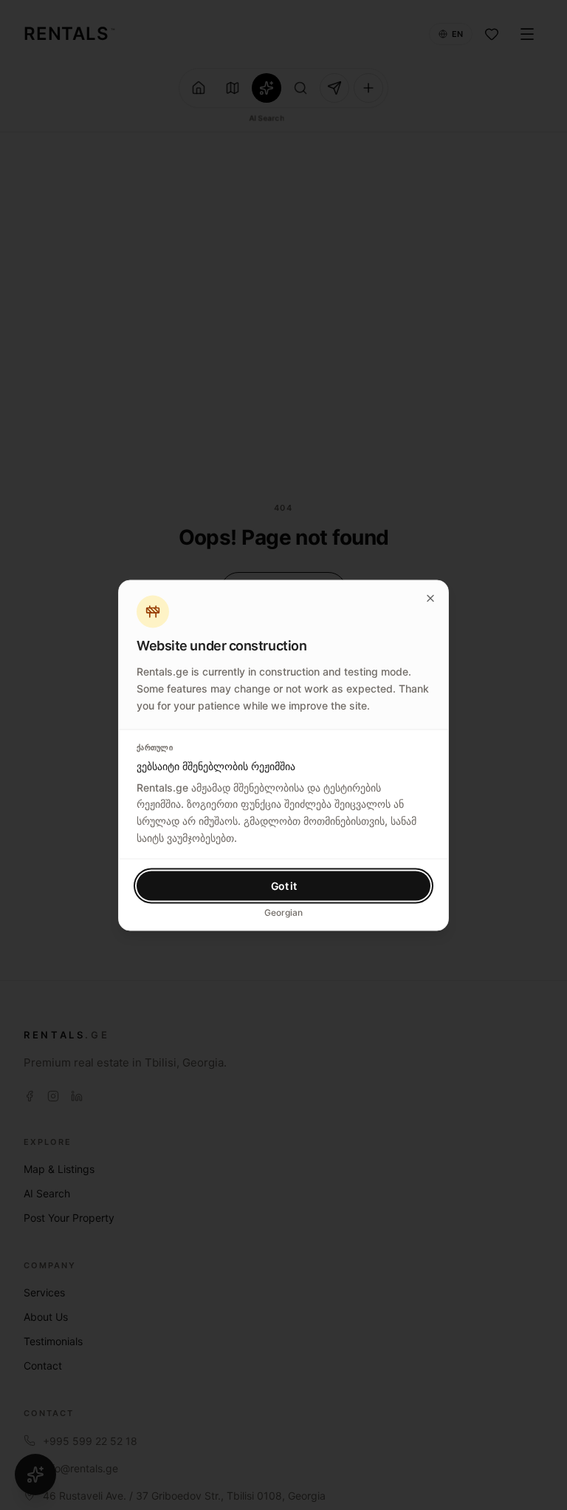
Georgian (283, 911)
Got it (284, 885)
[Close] (430, 598)
